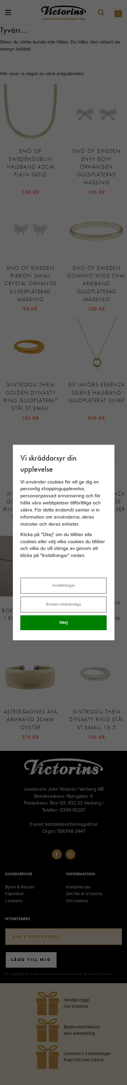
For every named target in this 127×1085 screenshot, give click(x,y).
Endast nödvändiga (63, 604)
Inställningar (63, 585)
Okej (63, 622)
